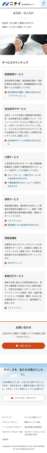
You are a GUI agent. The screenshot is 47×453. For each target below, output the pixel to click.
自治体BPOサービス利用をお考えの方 (24, 140)
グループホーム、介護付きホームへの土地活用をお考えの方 (24, 177)
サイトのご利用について (33, 417)
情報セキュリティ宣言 (32, 422)
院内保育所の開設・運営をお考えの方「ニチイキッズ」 (24, 94)
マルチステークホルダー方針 (12, 432)
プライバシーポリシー (10, 422)
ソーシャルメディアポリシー (12, 427)
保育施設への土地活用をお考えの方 (23, 224)
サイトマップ (6, 417)
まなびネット (14, 262)
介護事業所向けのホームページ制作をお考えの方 (24, 184)
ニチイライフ (14, 307)
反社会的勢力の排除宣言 (33, 427)
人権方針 (5, 439)
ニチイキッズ (14, 220)
